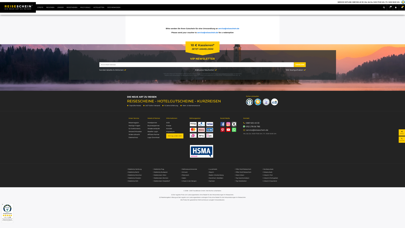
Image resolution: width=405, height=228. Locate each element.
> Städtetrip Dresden (134, 178)
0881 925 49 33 (252, 123)
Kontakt (169, 129)
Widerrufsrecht (134, 134)
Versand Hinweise (135, 131)
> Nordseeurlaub (267, 169)
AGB (198, 74)
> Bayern (211, 172)
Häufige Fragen (134, 126)
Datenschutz (133, 137)
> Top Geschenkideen (242, 178)
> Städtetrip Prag (158, 169)
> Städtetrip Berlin (133, 172)
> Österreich (185, 175)
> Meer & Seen (239, 175)
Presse (168, 126)
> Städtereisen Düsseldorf (161, 181)
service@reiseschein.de (228, 29)
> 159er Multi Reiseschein (243, 169)
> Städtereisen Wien (159, 175)
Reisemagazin (134, 123)
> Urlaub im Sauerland (269, 181)
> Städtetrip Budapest (160, 172)
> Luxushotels (212, 169)
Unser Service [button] (134, 118)
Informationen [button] (171, 118)
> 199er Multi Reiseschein (243, 172)
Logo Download (153, 137)
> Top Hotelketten (241, 181)
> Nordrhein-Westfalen (215, 178)
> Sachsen (211, 181)
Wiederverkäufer (154, 129)
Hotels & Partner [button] (154, 118)
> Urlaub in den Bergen (189, 181)
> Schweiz (184, 172)
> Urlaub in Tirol (267, 175)
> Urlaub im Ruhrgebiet (270, 178)
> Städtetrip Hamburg (134, 169)
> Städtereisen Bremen (160, 178)
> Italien (183, 178)
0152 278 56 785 (253, 126)
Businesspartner (154, 126)
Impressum (170, 131)
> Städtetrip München (134, 175)
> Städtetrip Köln (132, 181)
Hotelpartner (152, 123)
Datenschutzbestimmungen (224, 74)
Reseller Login (153, 131)
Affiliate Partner (153, 134)
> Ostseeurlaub (267, 172)
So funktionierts (134, 129)
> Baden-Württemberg (216, 175)
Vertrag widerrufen (175, 136)
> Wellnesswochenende (189, 169)
